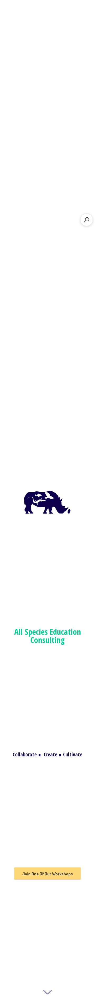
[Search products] (86, 220)
